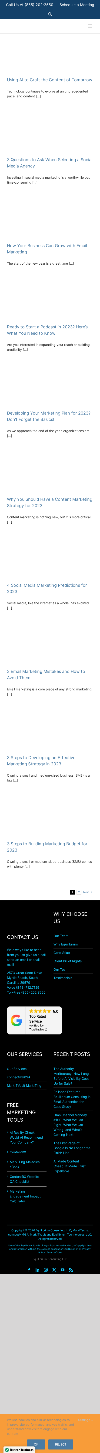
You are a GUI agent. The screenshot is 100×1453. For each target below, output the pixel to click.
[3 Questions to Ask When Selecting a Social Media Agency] (50, 133)
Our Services (17, 1069)
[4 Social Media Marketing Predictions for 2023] (50, 559)
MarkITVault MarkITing (24, 1085)
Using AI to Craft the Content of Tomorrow (49, 79)
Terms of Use (54, 1252)
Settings (84, 1420)
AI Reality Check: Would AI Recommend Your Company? (26, 1137)
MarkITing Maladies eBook (25, 1164)
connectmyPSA (18, 1077)
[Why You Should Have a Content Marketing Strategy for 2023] (50, 473)
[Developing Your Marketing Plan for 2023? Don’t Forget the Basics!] (50, 387)
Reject (60, 1444)
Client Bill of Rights (67, 961)
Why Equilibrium (65, 944)
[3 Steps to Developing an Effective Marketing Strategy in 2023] (50, 731)
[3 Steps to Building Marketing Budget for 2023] (50, 818)
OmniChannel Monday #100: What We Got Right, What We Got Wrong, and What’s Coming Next (70, 1125)
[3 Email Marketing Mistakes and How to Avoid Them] (50, 645)
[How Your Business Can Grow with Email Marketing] (50, 220)
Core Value (61, 953)
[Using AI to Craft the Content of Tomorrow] (50, 54)
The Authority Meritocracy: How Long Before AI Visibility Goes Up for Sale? (71, 1076)
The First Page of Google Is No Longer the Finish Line (71, 1148)
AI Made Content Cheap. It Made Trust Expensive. (69, 1166)
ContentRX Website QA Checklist (24, 1179)
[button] (50, 14)
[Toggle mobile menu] (90, 26)
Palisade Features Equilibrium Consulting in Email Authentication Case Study (71, 1099)
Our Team (60, 936)
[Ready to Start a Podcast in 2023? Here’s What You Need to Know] (50, 301)
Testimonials (62, 978)
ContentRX (18, 1152)
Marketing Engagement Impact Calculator (25, 1196)
